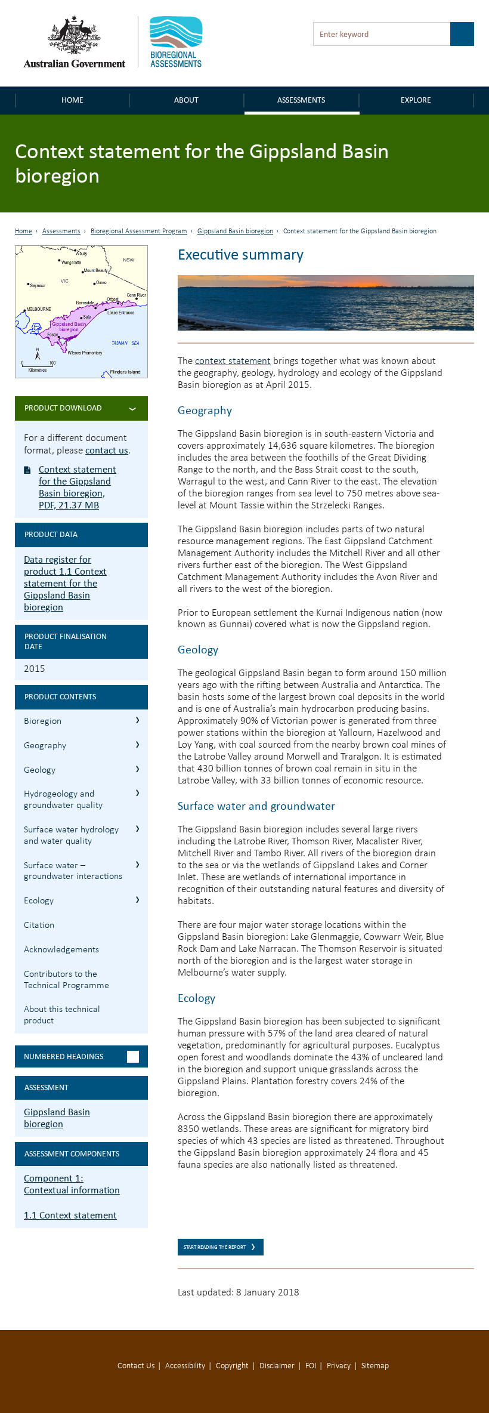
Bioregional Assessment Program (139, 231)
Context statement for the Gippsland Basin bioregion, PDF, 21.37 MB (77, 487)
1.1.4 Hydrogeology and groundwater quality (137, 792)
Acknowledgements (61, 950)
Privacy (339, 1366)
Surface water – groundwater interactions (73, 871)
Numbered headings (63, 1056)
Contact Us (135, 1366)
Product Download (63, 408)
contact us (106, 450)
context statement (233, 361)
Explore (416, 100)
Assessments (301, 100)
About (186, 100)
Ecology (39, 901)
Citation (39, 925)
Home (72, 100)
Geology (39, 770)
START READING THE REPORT (215, 1247)
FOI (310, 1366)
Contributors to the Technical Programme (66, 980)
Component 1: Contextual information (72, 1184)
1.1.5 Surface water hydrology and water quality (137, 828)
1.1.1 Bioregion (137, 719)
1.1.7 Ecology (137, 899)
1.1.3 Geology (137, 768)
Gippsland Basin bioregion (235, 231)
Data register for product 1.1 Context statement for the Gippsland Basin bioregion (65, 583)
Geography (45, 746)
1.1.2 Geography (137, 744)
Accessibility (185, 1366)
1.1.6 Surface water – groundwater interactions (137, 864)
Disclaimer (277, 1366)
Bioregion (42, 721)
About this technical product (62, 1015)
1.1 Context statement (70, 1215)
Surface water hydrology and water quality (71, 835)
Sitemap (375, 1366)
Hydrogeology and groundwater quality (63, 799)
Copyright (232, 1366)
